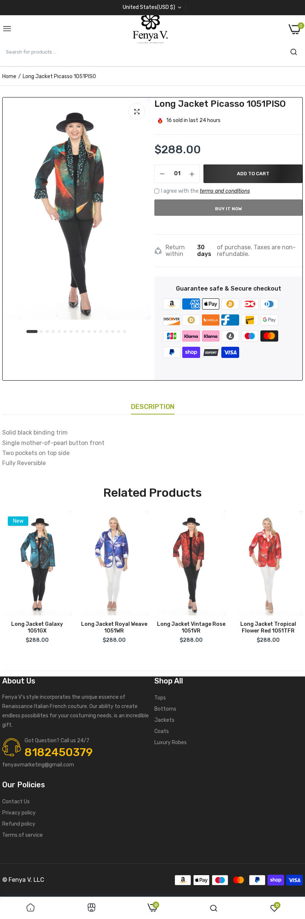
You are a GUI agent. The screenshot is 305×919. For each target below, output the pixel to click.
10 (89, 332)
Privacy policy (19, 813)
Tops (160, 698)
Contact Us (16, 801)
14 (113, 332)
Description (152, 407)
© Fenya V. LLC (23, 879)
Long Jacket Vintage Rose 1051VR (191, 627)
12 (101, 332)
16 (125, 332)
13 (107, 332)
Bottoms (165, 709)
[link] (30, 908)
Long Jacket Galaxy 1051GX (37, 627)
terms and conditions (225, 191)
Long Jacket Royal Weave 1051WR (114, 627)
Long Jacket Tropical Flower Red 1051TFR (268, 627)
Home (9, 76)
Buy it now (228, 208)
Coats (161, 731)
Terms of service (22, 835)
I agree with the (205, 191)
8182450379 (59, 752)
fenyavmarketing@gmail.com (38, 765)
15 (119, 332)
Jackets (164, 720)
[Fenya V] (150, 29)
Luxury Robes (170, 742)
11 (95, 332)
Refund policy (18, 824)
